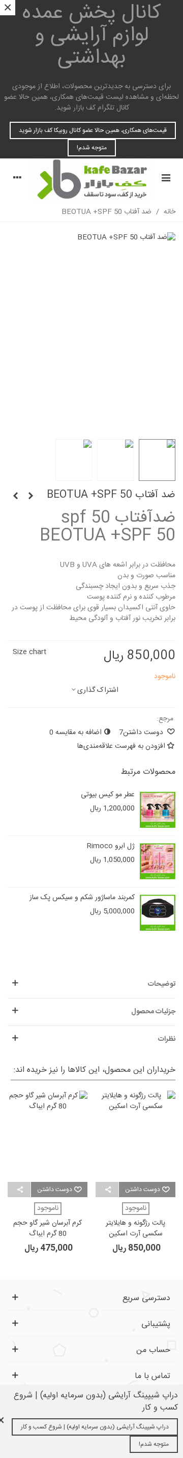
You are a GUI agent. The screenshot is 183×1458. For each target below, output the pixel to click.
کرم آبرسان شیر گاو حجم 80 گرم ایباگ (47, 1228)
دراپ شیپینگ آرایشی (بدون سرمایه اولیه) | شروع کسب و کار (95, 1427)
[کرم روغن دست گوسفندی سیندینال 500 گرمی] (30, 496)
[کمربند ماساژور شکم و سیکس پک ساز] (157, 913)
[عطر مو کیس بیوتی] (157, 810)
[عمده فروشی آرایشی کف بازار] (91, 179)
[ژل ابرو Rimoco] (157, 861)
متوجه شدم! (92, 148)
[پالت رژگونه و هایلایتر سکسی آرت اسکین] (135, 1136)
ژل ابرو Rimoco (111, 846)
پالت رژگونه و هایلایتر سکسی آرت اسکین (135, 1228)
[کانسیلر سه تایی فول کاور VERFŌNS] (15, 496)
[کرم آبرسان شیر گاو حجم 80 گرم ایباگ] (47, 1136)
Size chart (29, 652)
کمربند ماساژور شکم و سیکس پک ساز (82, 898)
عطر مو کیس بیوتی (108, 795)
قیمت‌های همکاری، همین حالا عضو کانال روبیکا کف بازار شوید (93, 130)
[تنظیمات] (17, 179)
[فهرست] (165, 179)
